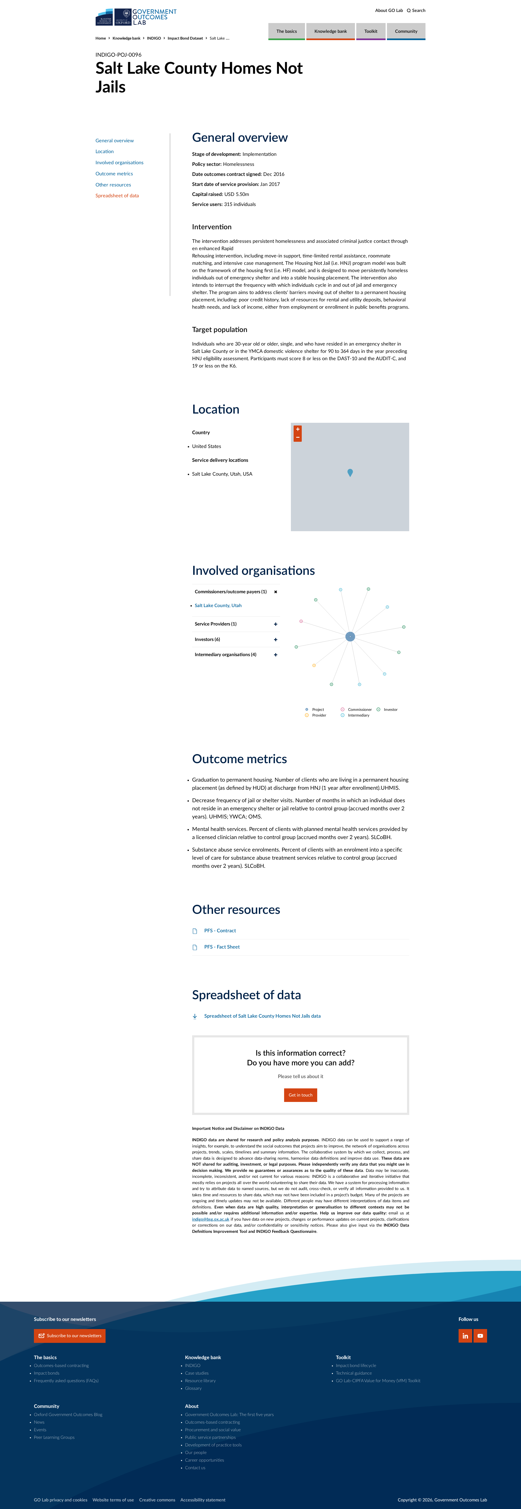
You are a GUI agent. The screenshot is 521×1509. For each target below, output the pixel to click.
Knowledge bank (330, 31)
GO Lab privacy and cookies (60, 1500)
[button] (350, 473)
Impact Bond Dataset (185, 38)
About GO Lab (389, 10)
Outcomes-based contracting (61, 1365)
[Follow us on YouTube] (480, 1336)
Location (105, 151)
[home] (136, 17)
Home (101, 38)
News (39, 1422)
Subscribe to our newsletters (74, 1336)
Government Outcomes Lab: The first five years (229, 1415)
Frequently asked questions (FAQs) (66, 1381)
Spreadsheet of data (117, 196)
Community (406, 31)
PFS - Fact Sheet (222, 947)
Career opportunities (204, 1460)
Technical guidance (354, 1373)
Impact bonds (46, 1373)
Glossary (193, 1388)
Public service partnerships (210, 1437)
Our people (196, 1452)
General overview (115, 140)
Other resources (113, 185)
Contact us (195, 1468)
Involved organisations (120, 162)
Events (40, 1430)
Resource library (200, 1381)
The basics (287, 31)
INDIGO (154, 38)
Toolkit (370, 31)
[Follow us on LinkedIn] (465, 1336)
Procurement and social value (213, 1430)
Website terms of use (113, 1500)
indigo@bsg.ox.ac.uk (210, 1219)
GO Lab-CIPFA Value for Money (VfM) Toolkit (378, 1381)
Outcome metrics (114, 174)
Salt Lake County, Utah (218, 605)
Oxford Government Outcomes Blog (68, 1415)
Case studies (197, 1373)
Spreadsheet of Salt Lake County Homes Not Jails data (262, 1016)
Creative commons (157, 1500)
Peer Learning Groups (54, 1437)
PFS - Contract (220, 930)
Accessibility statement (202, 1500)
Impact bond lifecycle (356, 1365)
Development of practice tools (213, 1445)
